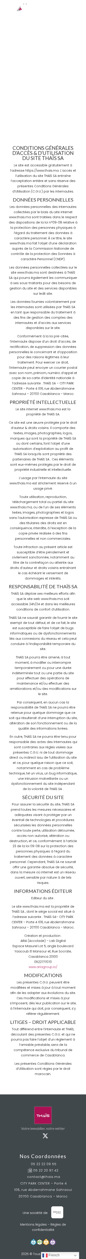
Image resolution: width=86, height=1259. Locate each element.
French (54, 1255)
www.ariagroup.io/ (43, 967)
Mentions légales (33, 1224)
